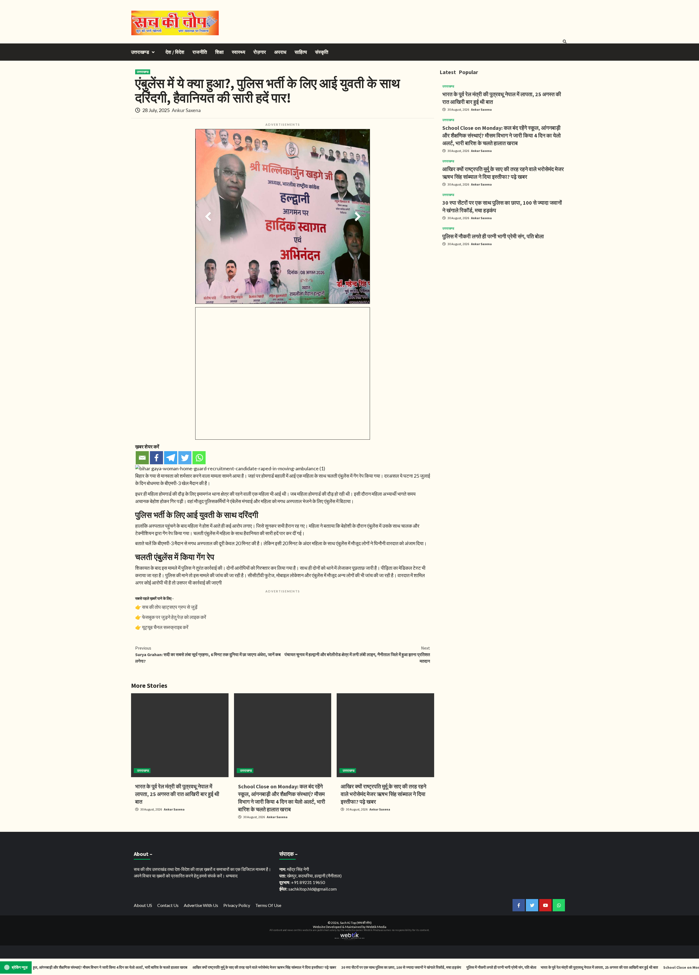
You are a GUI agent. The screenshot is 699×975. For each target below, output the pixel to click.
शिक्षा (219, 52)
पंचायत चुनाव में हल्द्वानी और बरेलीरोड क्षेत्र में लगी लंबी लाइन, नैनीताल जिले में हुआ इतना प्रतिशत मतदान (357, 654)
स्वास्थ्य (238, 52)
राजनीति (199, 52)
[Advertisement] (504, 289)
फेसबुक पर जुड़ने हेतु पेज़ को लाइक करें (174, 617)
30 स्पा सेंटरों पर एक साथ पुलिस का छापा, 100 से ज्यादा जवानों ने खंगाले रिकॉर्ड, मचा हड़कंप (369, 967)
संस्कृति (321, 52)
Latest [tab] (448, 72)
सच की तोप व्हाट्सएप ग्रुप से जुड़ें (169, 607)
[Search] (564, 41)
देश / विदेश (174, 52)
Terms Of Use (268, 905)
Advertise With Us (201, 905)
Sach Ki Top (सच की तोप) (356, 923)
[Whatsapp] (199, 457)
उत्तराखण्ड (140, 52)
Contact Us (168, 905)
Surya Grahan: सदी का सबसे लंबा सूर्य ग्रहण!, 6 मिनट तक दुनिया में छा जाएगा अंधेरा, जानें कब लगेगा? (208, 654)
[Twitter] (184, 457)
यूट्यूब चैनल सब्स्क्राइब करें (165, 627)
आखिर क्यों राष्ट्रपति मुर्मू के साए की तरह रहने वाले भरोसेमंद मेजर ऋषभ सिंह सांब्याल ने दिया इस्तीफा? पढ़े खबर (383, 794)
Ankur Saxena (186, 110)
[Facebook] (156, 457)
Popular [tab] (468, 72)
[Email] (142, 457)
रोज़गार (259, 52)
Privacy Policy (236, 905)
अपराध (280, 52)
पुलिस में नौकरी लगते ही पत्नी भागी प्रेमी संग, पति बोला (493, 236)
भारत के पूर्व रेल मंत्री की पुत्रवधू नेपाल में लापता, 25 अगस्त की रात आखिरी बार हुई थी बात (177, 794)
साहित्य (301, 52)
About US (143, 905)
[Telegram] (170, 457)
